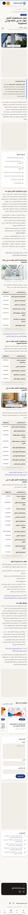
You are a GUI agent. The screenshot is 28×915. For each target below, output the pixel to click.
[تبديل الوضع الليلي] (8, 3)
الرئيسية (25, 9)
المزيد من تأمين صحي (8, 704)
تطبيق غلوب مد (18, 183)
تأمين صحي (18, 9)
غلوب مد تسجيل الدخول (17, 179)
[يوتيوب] (19, 891)
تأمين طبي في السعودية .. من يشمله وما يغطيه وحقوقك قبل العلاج (13, 849)
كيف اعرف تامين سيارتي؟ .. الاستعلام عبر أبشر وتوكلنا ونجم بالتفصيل (13, 836)
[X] (23, 891)
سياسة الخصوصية (18, 906)
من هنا (15, 225)
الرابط (16, 236)
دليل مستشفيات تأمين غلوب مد (15, 158)
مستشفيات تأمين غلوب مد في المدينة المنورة (13, 167)
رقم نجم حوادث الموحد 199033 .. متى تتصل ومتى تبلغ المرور (13, 841)
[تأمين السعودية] (19, 3)
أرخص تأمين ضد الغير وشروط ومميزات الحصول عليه (17, 725)
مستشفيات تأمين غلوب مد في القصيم (13, 172)
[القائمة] (4, 3)
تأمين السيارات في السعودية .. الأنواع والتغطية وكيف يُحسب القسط (14, 845)
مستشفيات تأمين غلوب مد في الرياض (13, 176)
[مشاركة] (2, 28)
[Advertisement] (14, 63)
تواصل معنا (9, 906)
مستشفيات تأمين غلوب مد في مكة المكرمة (14, 162)
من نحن (25, 906)
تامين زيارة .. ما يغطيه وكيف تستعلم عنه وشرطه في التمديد (13, 853)
